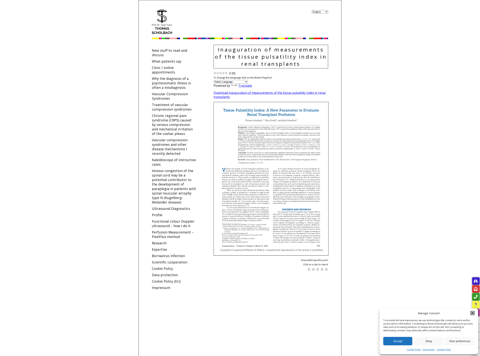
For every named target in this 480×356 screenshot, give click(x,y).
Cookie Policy (414, 349)
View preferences (459, 341)
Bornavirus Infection (168, 256)
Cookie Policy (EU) (166, 281)
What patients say (166, 61)
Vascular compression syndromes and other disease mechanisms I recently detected (170, 147)
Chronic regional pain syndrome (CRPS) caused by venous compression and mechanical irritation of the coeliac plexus (172, 124)
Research (159, 243)
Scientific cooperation (169, 262)
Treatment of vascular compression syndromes (172, 106)
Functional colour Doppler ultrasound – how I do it (173, 223)
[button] (472, 313)
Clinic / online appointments (163, 69)
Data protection (165, 275)
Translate (245, 86)
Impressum (429, 349)
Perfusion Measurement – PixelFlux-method (173, 234)
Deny (429, 341)
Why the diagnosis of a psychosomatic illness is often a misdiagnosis (171, 83)
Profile (157, 215)
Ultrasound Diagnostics (171, 208)
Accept (398, 341)
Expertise (159, 249)
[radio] (309, 269)
